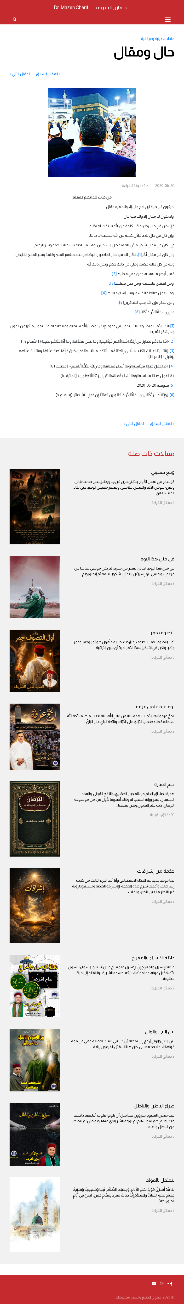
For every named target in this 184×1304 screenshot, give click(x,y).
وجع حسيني (162, 472)
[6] (137, 312)
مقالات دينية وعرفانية (157, 39)
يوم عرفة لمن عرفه (155, 706)
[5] (121, 302)
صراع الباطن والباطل (154, 1105)
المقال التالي (21, 74)
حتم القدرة (164, 784)
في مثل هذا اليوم (157, 558)
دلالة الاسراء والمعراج (153, 957)
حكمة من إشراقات (155, 871)
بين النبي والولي (159, 1031)
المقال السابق (47, 74)
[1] (140, 255)
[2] (114, 274)
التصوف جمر (162, 632)
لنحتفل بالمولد (160, 1180)
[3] (112, 283)
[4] (104, 293)
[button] (169, 1284)
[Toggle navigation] (167, 19)
